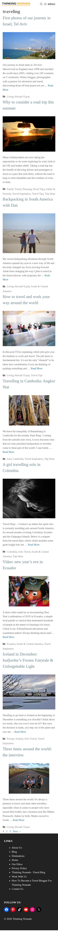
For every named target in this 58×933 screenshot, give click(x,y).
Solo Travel (24, 551)
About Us (17, 847)
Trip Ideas (50, 193)
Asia (9, 458)
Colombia (12, 551)
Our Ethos (17, 864)
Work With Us (19, 876)
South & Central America (30, 643)
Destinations (18, 856)
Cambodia (18, 458)
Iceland (19, 738)
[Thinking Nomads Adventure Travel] (16, 4)
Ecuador (11, 643)
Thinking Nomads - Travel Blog (28, 872)
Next (17, 831)
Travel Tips (38, 193)
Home (15, 860)
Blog (14, 851)
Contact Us (17, 888)
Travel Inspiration (21, 193)
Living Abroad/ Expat (18, 96)
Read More (36, 368)
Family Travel (14, 189)
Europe (10, 738)
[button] (41, 4)
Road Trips (39, 189)
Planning (27, 189)
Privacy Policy (19, 868)
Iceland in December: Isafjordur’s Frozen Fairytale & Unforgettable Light (28, 660)
